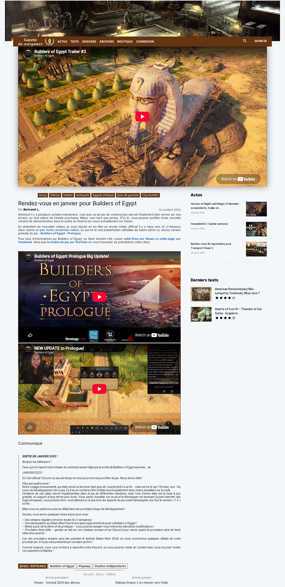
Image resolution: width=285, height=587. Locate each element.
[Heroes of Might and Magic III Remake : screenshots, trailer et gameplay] (256, 209)
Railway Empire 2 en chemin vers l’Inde (141, 582)
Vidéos (68, 195)
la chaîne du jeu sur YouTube (67, 242)
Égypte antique (103, 195)
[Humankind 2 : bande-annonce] (256, 229)
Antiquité (82, 195)
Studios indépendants (110, 566)
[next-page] (248, 264)
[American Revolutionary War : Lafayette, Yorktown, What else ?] (201, 294)
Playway (84, 566)
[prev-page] (210, 264)
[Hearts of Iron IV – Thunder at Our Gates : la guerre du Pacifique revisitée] (201, 314)
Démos (55, 195)
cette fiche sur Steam (139, 238)
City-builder (150, 195)
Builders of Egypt (62, 566)
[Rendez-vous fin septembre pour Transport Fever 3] (256, 249)
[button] (244, 41)
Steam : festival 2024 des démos (57, 582)
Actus (43, 195)
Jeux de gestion (128, 195)
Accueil (88, 574)
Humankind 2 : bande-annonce (209, 223)
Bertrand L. (31, 209)
